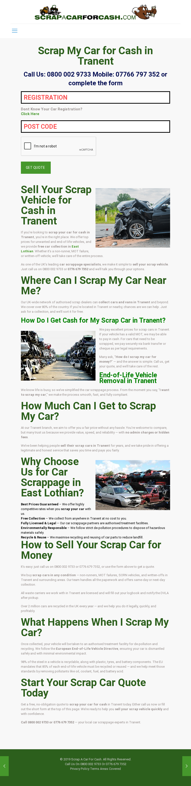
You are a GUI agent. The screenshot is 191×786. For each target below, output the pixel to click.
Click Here (30, 114)
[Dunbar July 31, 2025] (186, 766)
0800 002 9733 (53, 269)
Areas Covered (110, 769)
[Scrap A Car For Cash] (95, 12)
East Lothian (50, 493)
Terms (94, 769)
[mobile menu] (14, 31)
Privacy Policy (79, 769)
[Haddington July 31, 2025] (4, 766)
